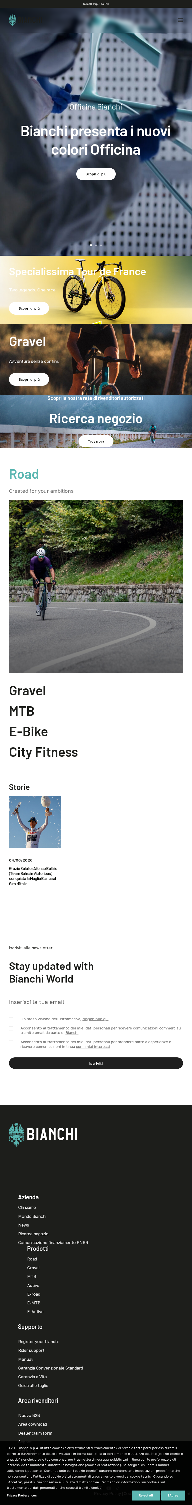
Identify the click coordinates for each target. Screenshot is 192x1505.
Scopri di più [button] (96, 164)
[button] (180, 20)
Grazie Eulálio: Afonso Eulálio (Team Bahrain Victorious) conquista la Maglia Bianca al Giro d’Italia (33, 876)
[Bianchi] (25, 20)
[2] (96, 245)
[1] (92, 245)
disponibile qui (95, 1018)
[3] (100, 245)
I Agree (173, 1495)
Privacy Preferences (21, 1495)
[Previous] (4, 131)
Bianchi (72, 1032)
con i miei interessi (93, 1046)
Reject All (146, 1495)
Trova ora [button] (96, 441)
